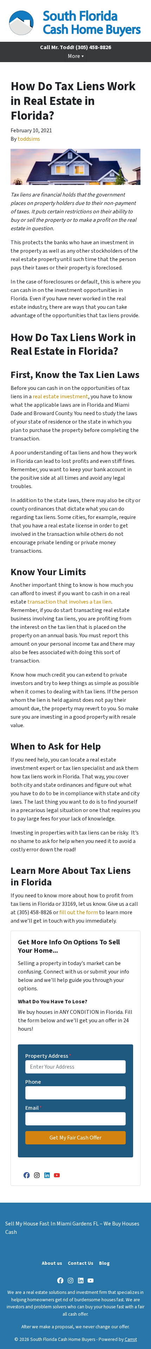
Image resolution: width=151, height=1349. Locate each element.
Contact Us (80, 1263)
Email (33, 1108)
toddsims (29, 139)
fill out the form (78, 912)
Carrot (131, 1339)
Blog (104, 1263)
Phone (33, 1082)
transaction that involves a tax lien (69, 602)
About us (52, 1263)
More (74, 56)
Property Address (48, 1056)
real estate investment (60, 396)
